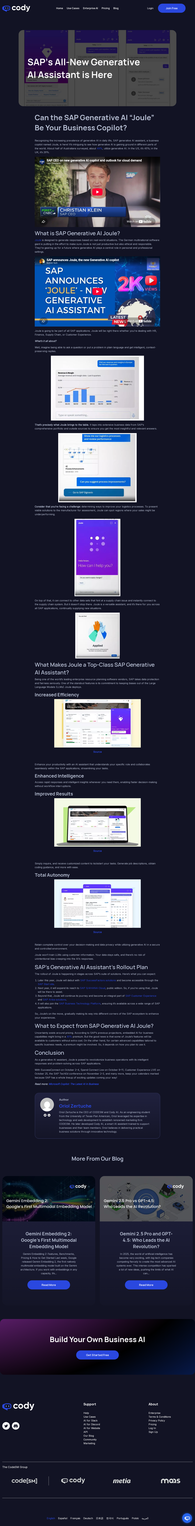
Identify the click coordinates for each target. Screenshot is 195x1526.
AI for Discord (91, 1424)
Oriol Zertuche (75, 1106)
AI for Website (91, 1428)
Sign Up (153, 1431)
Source (97, 751)
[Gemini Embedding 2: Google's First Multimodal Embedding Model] (48, 1198)
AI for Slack (90, 1420)
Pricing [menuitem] (106, 8)
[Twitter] (45, 1115)
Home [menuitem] (59, 8)
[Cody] (73, 1480)
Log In (152, 1428)
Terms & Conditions (160, 1416)
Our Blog (88, 1435)
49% (99, 148)
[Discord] (16, 1426)
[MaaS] (171, 1480)
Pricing (152, 1424)
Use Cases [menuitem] (73, 8)
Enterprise (154, 1412)
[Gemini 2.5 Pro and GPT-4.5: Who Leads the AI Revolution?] (146, 1198)
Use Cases (89, 1416)
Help (86, 1412)
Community (90, 1439)
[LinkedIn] (49, 1115)
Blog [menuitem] (116, 8)
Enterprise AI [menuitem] (90, 8)
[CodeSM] (24, 1480)
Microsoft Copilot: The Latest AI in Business (74, 1083)
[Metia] (122, 1480)
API (85, 1431)
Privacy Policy (157, 1420)
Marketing (89, 1443)
